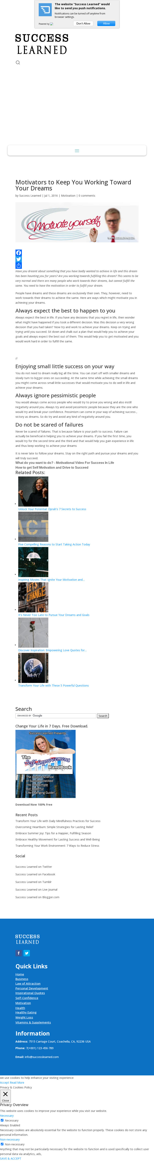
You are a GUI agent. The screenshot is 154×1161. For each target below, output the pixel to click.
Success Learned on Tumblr (33, 882)
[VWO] (54, 23)
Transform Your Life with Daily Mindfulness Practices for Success (57, 821)
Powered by (44, 23)
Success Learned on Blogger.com (37, 897)
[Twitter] (77, 259)
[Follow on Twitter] (26, 23)
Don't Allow (83, 23)
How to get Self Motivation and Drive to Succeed (51, 467)
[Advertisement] (77, 115)
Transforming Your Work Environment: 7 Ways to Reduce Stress (57, 845)
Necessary (11, 1120)
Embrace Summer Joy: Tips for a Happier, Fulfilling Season (53, 833)
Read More (17, 1082)
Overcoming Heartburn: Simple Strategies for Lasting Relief (54, 827)
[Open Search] (17, 62)
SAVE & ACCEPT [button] (10, 1158)
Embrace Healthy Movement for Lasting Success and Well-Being (57, 839)
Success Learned (30, 195)
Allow (106, 23)
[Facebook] (77, 253)
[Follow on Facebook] (18, 23)
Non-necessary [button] (10, 1139)
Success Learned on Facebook (35, 874)
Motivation (68, 195)
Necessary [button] (7, 1116)
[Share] (77, 265)
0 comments (87, 195)
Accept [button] (4, 1082)
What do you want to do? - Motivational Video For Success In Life (64, 462)
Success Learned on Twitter (33, 867)
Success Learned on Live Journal (36, 889)
